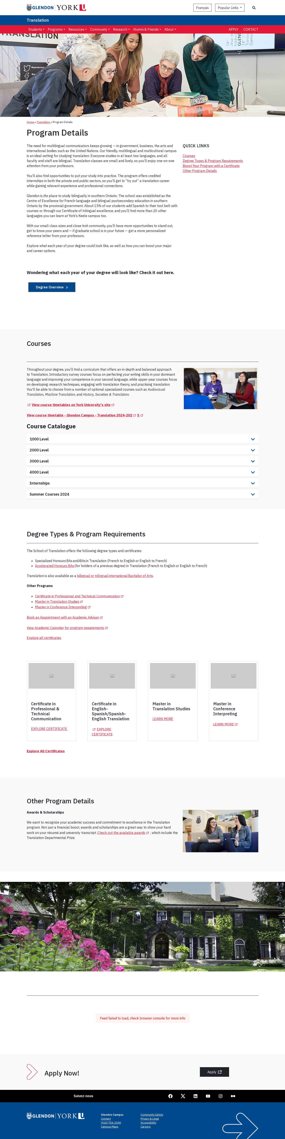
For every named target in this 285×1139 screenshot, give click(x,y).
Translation (38, 20)
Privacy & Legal (150, 1118)
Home (30, 122)
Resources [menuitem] (76, 29)
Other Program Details (200, 171)
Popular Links (228, 8)
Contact (250, 29)
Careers (146, 1126)
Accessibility (148, 1122)
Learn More (163, 719)
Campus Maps (109, 1126)
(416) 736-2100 (111, 1122)
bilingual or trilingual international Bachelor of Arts (115, 576)
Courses (189, 156)
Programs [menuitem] (55, 29)
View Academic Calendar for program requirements (68, 628)
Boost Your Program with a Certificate (211, 166)
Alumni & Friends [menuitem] (146, 29)
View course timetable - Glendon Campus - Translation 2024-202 (82, 415)
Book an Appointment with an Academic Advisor (65, 617)
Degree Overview (50, 287)
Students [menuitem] (35, 29)
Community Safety (152, 1115)
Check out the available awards (123, 833)
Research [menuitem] (120, 29)
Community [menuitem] (98, 29)
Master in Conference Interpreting (63, 607)
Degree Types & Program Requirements (213, 161)
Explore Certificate (49, 729)
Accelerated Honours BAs (54, 566)
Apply (233, 29)
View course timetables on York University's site (74, 405)
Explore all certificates (44, 638)
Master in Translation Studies (59, 601)
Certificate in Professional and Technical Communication (80, 596)
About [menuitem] (169, 29)
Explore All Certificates (46, 751)
